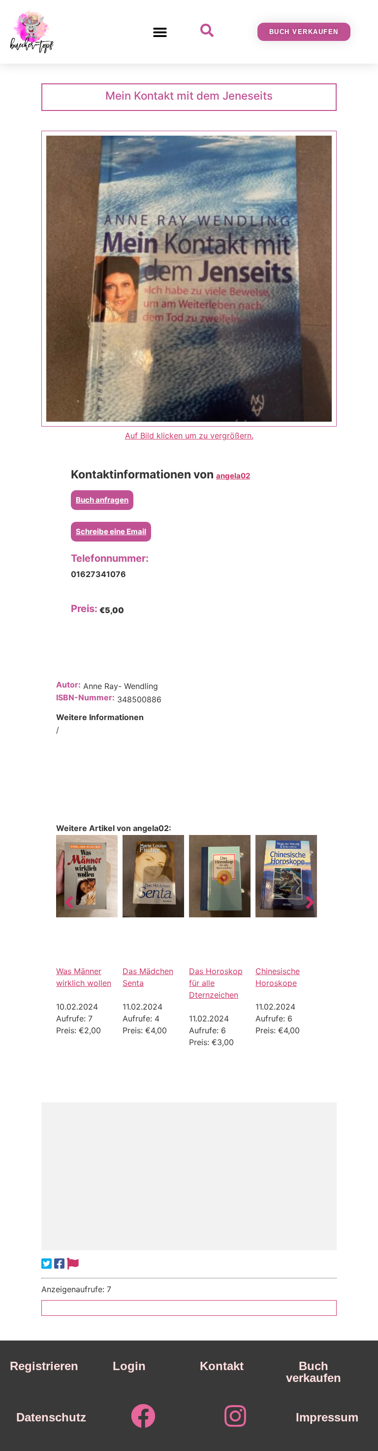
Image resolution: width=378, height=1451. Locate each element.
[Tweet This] (46, 1264)
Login (129, 1366)
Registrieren (44, 1366)
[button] (160, 32)
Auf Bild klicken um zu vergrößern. (189, 435)
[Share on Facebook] (59, 1264)
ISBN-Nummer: (85, 697)
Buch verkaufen (313, 1371)
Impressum (327, 1417)
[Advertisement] (189, 1176)
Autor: (68, 685)
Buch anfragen (102, 500)
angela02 (233, 475)
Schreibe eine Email (111, 531)
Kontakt (222, 1366)
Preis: (84, 609)
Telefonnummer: (110, 558)
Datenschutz (51, 1417)
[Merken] (73, 1264)
